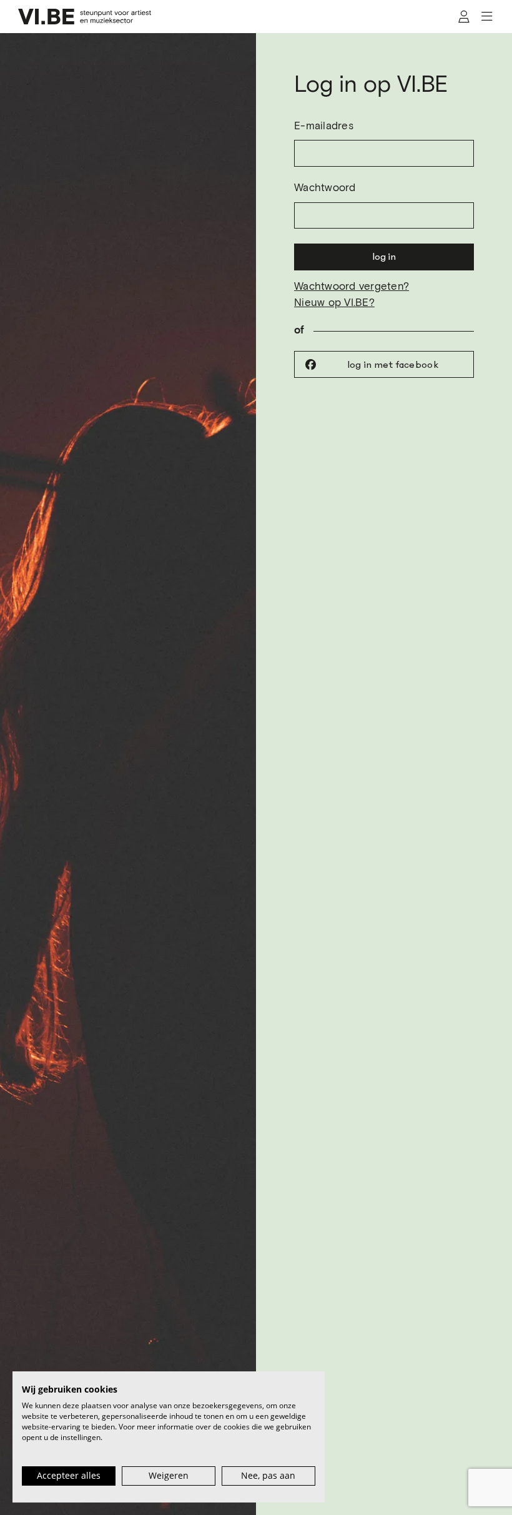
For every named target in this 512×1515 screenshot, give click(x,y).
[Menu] (486, 17)
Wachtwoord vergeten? (351, 287)
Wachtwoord (325, 188)
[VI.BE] (85, 16)
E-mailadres (323, 126)
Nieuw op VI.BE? (334, 303)
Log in (384, 256)
